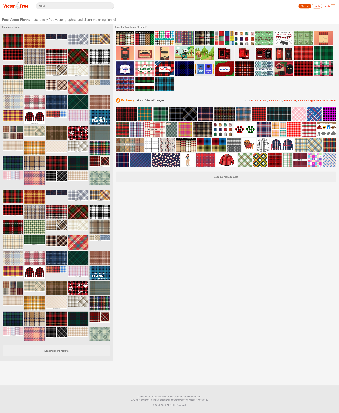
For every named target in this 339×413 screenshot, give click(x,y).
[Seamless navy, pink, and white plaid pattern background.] (264, 129)
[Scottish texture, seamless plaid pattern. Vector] (100, 72)
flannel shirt (275, 100)
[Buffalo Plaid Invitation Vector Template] (224, 53)
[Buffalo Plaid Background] (323, 53)
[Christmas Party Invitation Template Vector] (284, 68)
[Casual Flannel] (125, 38)
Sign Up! (305, 6)
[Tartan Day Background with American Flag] (224, 68)
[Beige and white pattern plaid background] (56, 148)
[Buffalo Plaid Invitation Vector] (323, 38)
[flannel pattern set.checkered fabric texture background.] (56, 41)
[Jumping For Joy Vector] (184, 53)
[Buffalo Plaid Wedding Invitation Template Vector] (164, 53)
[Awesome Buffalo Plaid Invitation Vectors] (284, 38)
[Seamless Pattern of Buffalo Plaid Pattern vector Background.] (323, 68)
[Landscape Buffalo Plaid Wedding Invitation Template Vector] (144, 53)
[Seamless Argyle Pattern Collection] (264, 68)
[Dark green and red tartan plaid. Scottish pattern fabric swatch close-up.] (78, 163)
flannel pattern (259, 100)
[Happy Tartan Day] (125, 68)
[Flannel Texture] (224, 38)
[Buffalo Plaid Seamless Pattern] (303, 68)
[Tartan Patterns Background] (164, 84)
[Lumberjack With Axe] (204, 53)
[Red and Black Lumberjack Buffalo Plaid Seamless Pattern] (13, 56)
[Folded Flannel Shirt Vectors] (244, 38)
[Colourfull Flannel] (164, 38)
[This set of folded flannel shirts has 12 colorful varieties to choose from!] (222, 129)
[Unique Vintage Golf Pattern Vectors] (264, 38)
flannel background (308, 100)
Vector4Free (16, 5)
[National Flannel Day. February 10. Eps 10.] (100, 117)
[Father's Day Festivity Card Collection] (204, 68)
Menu (327, 5)
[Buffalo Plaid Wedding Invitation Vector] (125, 53)
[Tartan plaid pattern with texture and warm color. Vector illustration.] (34, 148)
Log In (317, 6)
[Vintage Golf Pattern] (303, 38)
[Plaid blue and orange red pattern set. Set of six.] (130, 145)
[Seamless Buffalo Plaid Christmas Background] (303, 53)
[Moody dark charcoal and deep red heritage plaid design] (100, 163)
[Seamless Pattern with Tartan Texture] (125, 84)
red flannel (289, 100)
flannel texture (328, 100)
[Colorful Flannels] (184, 38)
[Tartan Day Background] (164, 68)
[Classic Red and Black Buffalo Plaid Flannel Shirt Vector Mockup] (34, 117)
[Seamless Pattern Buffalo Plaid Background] (184, 68)
